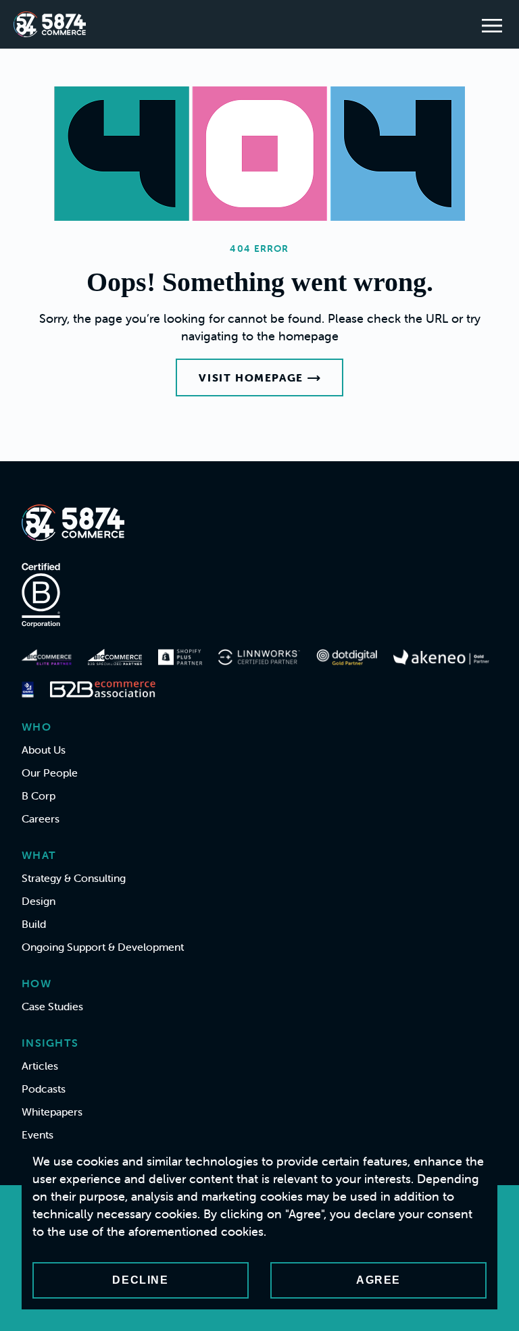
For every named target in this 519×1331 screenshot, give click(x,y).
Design (38, 901)
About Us (44, 749)
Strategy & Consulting (74, 878)
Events (37, 1134)
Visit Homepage (251, 377)
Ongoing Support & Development (103, 947)
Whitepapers (52, 1111)
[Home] (50, 24)
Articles (40, 1065)
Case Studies (52, 1006)
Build (34, 924)
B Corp (38, 795)
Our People (50, 772)
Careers (40, 818)
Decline (140, 1280)
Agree (378, 1280)
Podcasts (44, 1088)
